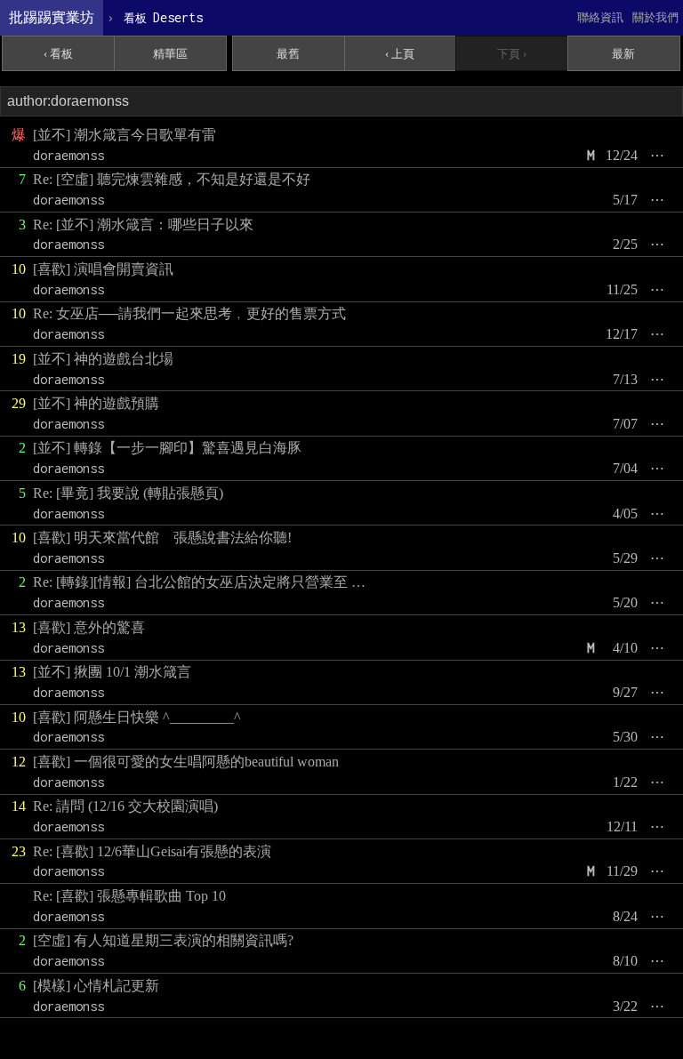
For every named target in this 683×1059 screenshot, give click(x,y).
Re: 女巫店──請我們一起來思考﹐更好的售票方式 (189, 313)
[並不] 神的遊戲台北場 (103, 358)
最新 (623, 53)
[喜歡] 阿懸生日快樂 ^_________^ (137, 717)
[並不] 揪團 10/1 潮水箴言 (112, 671)
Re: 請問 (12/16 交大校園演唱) (125, 806)
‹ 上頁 (399, 53)
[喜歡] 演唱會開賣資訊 (103, 269)
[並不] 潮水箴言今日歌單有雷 (124, 134)
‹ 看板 (58, 53)
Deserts (163, 17)
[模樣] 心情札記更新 (96, 985)
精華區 (170, 53)
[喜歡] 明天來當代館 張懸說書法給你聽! (162, 537)
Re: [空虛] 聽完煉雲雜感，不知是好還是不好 (171, 179)
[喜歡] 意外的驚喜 (89, 627)
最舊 (288, 53)
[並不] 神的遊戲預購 (96, 403)
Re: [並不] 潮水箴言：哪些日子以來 (143, 224)
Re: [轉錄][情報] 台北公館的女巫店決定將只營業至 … (199, 582)
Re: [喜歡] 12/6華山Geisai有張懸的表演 (152, 851)
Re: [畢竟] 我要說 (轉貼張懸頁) (128, 493)
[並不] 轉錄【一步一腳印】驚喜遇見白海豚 (167, 447)
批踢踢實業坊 (51, 17)
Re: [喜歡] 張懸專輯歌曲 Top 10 (129, 895)
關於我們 (655, 17)
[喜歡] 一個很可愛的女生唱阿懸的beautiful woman (186, 761)
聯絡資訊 (600, 17)
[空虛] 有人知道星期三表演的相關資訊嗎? (163, 940)
